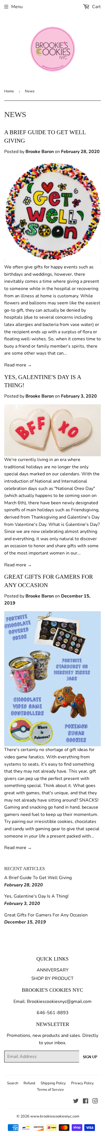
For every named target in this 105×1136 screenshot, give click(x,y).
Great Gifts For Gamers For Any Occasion (46, 915)
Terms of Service (50, 1089)
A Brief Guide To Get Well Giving (38, 878)
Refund (29, 1083)
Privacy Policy (82, 1083)
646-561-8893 (53, 1013)
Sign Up (90, 1057)
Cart (96, 7)
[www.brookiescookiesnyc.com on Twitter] (76, 1102)
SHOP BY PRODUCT (52, 978)
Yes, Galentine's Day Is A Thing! (36, 896)
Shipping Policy (53, 1083)
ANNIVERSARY (53, 970)
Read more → (18, 365)
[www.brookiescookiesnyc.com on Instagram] (95, 1102)
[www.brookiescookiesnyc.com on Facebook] (85, 1102)
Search (12, 1083)
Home (9, 91)
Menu (17, 7)
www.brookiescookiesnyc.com (54, 1116)
